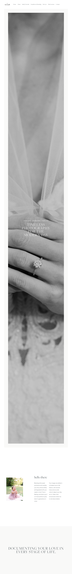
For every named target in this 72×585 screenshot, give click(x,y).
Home (14, 4)
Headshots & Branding (36, 4)
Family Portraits (25, 4)
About (19, 4)
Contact (58, 4)
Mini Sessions (51, 4)
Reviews (45, 4)
